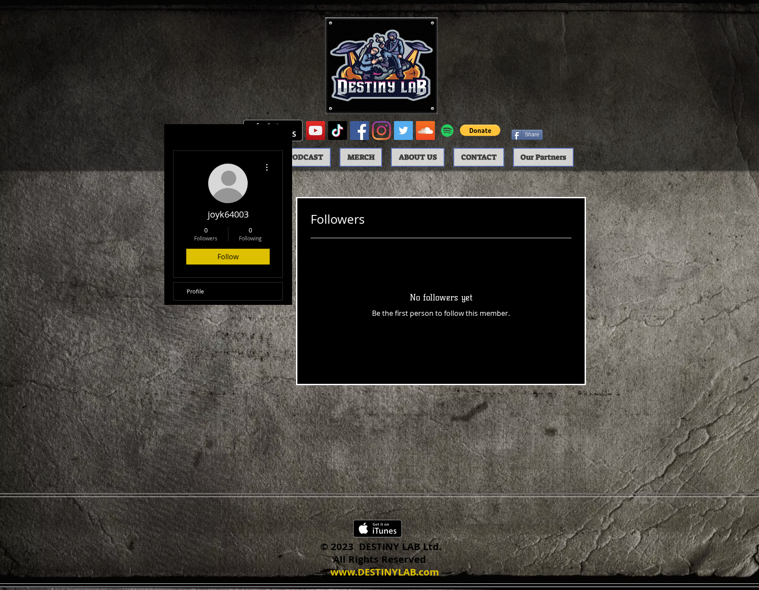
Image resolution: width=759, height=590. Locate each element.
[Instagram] (381, 130)
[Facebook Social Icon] (359, 130)
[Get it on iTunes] (377, 528)
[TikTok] (337, 130)
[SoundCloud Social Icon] (425, 130)
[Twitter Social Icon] (403, 130)
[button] (480, 130)
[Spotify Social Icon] (447, 130)
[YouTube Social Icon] (315, 130)
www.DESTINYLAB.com (384, 572)
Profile (195, 291)
